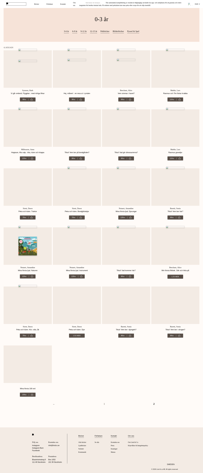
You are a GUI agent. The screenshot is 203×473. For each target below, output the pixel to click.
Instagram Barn (38, 448)
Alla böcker (82, 442)
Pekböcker (104, 31)
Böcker (36, 4)
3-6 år (66, 31)
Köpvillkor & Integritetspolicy (138, 445)
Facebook (36, 450)
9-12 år (84, 31)
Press (112, 445)
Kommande (82, 452)
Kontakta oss (115, 442)
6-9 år (74, 31)
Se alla (97, 442)
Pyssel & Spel (133, 31)
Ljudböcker (82, 445)
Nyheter (81, 449)
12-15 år (93, 31)
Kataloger (114, 449)
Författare (49, 4)
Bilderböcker (118, 31)
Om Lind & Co (133, 442)
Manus (113, 452)
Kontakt (63, 4)
